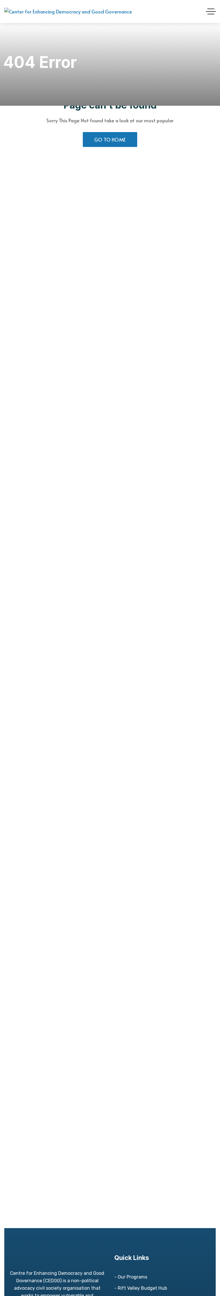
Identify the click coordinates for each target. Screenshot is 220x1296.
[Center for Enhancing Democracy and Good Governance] (68, 11)
